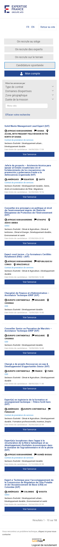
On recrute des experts (29, 49)
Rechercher (50, 106)
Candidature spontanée (30, 65)
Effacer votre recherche (17, 114)
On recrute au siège (28, 41)
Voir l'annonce (29, 154)
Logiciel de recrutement (44, 545)
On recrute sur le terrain (29, 57)
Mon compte (32, 73)
